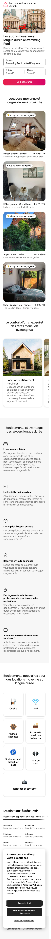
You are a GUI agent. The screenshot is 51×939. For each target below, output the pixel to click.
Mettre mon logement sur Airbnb (22, 5)
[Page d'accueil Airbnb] (5, 4)
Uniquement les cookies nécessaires (24, 911)
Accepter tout (24, 903)
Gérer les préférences (24, 920)
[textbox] (14, 73)
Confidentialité (13, 928)
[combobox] (24, 63)
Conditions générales (32, 928)
